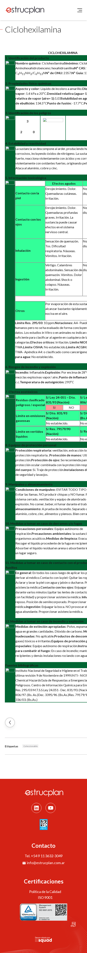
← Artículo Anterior (10, 722)
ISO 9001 (45, 897)
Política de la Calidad (45, 891)
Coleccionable (30, 746)
